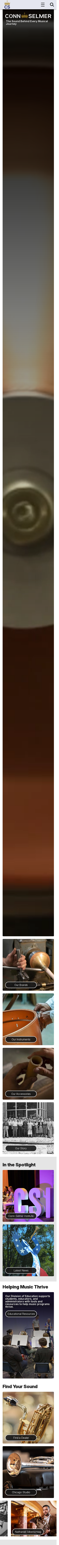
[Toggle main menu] (42, 4)
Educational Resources (21, 1313)
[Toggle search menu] (52, 4)
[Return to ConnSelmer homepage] (7, 4)
